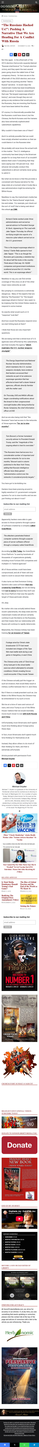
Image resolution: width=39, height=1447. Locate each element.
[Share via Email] (23, 54)
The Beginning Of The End (24, 807)
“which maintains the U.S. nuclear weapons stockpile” (17, 348)
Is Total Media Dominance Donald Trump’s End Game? (10, 885)
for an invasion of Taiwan (18, 633)
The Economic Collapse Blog (20, 798)
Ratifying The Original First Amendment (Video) (10, 897)
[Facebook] (11, 54)
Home (5, 16)
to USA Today (16, 551)
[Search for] (36, 3)
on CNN (14, 209)
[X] (15, 54)
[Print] (27, 54)
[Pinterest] (19, 54)
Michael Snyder (9, 46)
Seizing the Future (28, 906)
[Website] (19, 811)
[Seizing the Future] (28, 899)
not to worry (10, 591)
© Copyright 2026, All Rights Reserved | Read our (16, 1435)
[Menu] (3, 3)
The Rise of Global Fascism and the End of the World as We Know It (28, 885)
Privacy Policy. (31, 1435)
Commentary (13, 16)
